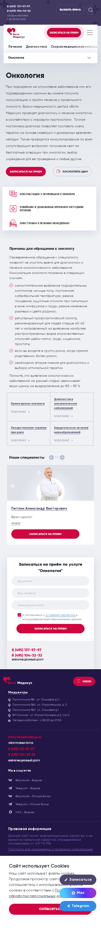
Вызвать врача (70, 9)
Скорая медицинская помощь (74, 46)
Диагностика (36, 46)
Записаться (80, 880)
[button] (51, 457)
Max (80, 893)
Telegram (80, 906)
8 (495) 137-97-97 (18, 6)
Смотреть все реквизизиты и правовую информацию (50, 849)
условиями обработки (61, 615)
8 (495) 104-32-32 (19, 10)
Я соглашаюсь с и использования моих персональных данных (52, 617)
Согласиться (50, 909)
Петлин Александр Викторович (39, 508)
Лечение (15, 46)
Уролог (15, 523)
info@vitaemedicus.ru (25, 737)
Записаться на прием (26, 171)
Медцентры (18, 692)
